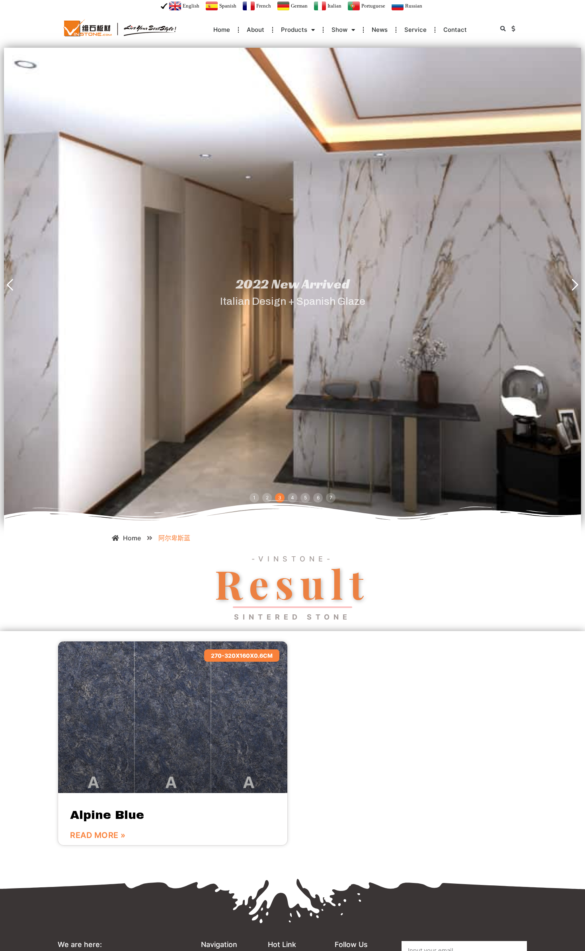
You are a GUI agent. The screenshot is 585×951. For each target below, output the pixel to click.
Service (415, 29)
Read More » (98, 835)
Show (339, 29)
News (380, 29)
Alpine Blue (107, 815)
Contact (455, 29)
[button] (503, 29)
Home (221, 29)
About (255, 29)
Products (294, 29)
